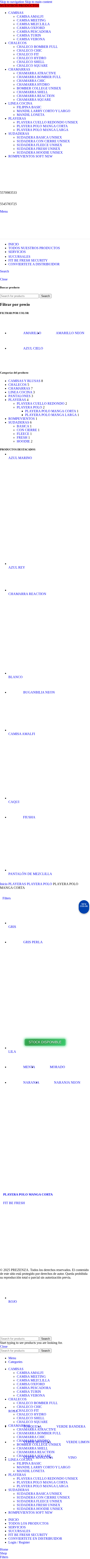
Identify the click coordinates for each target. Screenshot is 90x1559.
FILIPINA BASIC (29, 107)
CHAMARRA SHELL (32, 92)
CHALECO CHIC (29, 50)
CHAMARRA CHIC (31, 80)
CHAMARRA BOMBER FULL (39, 77)
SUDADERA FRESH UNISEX (38, 148)
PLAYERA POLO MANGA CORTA (42, 126)
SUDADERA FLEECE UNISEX (39, 145)
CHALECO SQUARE (32, 65)
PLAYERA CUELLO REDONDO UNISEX (47, 122)
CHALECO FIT (28, 54)
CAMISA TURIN (29, 35)
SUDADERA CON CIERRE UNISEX (43, 141)
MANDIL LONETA (31, 114)
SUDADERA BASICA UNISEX (39, 137)
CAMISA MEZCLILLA (33, 24)
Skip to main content (38, 2)
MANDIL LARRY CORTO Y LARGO (43, 111)
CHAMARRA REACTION (36, 96)
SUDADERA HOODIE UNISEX (40, 152)
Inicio (4, 884)
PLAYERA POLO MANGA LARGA (42, 130)
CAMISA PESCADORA (34, 31)
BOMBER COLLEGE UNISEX (39, 88)
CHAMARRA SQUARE (34, 99)
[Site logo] (23, 185)
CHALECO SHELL (31, 62)
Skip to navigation (12, 2)
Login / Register (19, 1542)
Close (4, 279)
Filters (7, 898)
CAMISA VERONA (31, 39)
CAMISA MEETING (31, 20)
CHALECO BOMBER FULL (37, 46)
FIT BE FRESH (14, 1203)
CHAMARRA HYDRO (33, 84)
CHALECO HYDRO (31, 58)
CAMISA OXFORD (31, 28)
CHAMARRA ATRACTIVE (36, 73)
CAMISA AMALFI (30, 16)
